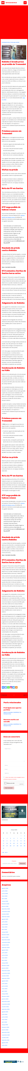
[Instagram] (11, 687)
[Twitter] (6, 687)
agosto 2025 (5, 919)
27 (14, 845)
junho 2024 (5, 955)
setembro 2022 (6, 1009)
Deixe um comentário (8, 712)
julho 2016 (4, 1045)
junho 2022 (5, 1017)
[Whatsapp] (8, 687)
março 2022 (5, 1024)
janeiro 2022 (5, 1029)
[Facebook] (3, 687)
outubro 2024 (5, 945)
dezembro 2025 (6, 909)
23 (24, 843)
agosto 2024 (5, 950)
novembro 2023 (6, 973)
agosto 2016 (5, 1042)
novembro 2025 (6, 911)
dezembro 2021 (6, 1032)
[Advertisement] (14, 20)
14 (17, 840)
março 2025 (5, 932)
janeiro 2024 (5, 968)
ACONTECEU (16, 712)
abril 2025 (4, 929)
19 (10, 843)
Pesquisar (14, 861)
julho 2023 (4, 983)
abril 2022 (4, 1022)
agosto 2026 (5, 888)
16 (24, 840)
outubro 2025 (5, 914)
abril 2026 (4, 898)
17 (3, 843)
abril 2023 (4, 991)
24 (3, 845)
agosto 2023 (5, 981)
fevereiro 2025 (5, 934)
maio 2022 (4, 1019)
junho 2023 (5, 986)
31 (3, 848)
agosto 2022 (5, 1011)
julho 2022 (4, 1014)
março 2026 (5, 901)
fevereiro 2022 (5, 1027)
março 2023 (5, 993)
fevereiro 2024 (5, 965)
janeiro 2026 (5, 906)
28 (17, 845)
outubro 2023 (5, 975)
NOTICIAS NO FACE (11, 2)
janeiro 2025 (5, 937)
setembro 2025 (6, 916)
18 (7, 843)
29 (21, 845)
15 (20, 840)
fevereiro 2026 (5, 903)
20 (14, 843)
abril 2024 (4, 960)
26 (10, 845)
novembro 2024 (6, 942)
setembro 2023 (6, 978)
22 (21, 843)
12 (10, 840)
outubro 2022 (5, 1006)
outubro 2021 (5, 1037)
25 (7, 845)
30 (24, 845)
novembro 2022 (6, 1004)
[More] (16, 687)
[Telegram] (14, 687)
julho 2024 (4, 952)
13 (14, 840)
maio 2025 (4, 927)
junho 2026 (5, 893)
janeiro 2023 (5, 999)
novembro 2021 (6, 1035)
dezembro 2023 (6, 970)
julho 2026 (4, 891)
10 (3, 840)
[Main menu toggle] (25, 2)
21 (17, 843)
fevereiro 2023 (5, 996)
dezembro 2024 (6, 939)
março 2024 (5, 963)
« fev (3, 852)
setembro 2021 (5, 1040)
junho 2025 (5, 924)
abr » (6, 852)
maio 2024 (4, 957)
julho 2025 (4, 921)
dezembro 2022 (6, 1001)
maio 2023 (4, 988)
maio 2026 (4, 896)
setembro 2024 (6, 947)
